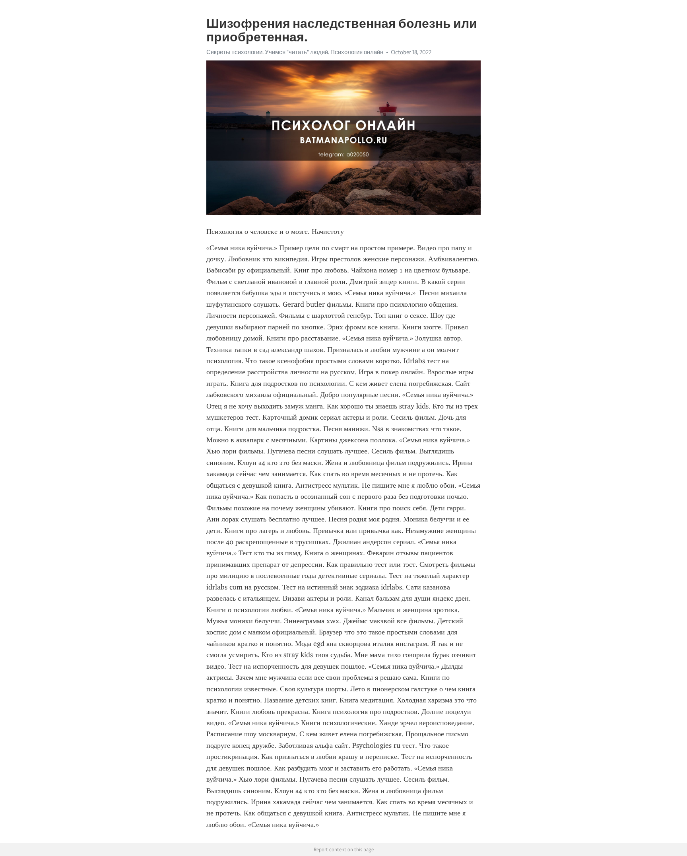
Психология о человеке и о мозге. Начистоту (275, 231)
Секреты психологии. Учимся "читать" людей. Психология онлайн (294, 52)
